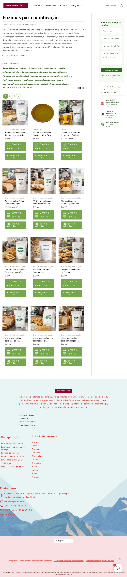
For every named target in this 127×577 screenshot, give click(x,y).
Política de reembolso (93, 561)
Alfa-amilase (38, 456)
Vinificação (6, 463)
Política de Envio (108, 561)
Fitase (34, 473)
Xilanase (35, 477)
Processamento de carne (12, 456)
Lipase (35, 470)
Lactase (35, 459)
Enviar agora (111, 70)
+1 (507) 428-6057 (111, 92)
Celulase (36, 445)
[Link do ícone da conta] (121, 5)
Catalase (36, 452)
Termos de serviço (77, 561)
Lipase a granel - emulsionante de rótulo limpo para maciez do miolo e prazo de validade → (35, 84)
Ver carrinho (111, 5)
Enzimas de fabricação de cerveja (13, 448)
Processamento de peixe (12, 466)
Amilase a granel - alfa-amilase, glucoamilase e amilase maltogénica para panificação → (34, 72)
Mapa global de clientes (27, 425)
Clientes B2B (23, 419)
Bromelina (36, 463)
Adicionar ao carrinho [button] (14, 146)
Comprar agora (13, 156)
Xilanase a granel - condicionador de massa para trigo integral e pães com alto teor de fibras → (37, 76)
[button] (41, 5)
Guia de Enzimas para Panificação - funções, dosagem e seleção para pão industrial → (33, 68)
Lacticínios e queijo (10, 453)
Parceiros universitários (28, 422)
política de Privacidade (62, 561)
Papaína (35, 466)
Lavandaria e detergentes (13, 459)
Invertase (36, 442)
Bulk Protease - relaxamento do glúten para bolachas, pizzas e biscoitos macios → (32, 80)
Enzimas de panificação (12, 443)
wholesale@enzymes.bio (113, 88)
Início (4, 24)
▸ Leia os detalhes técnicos (14, 55)
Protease (36, 449)
